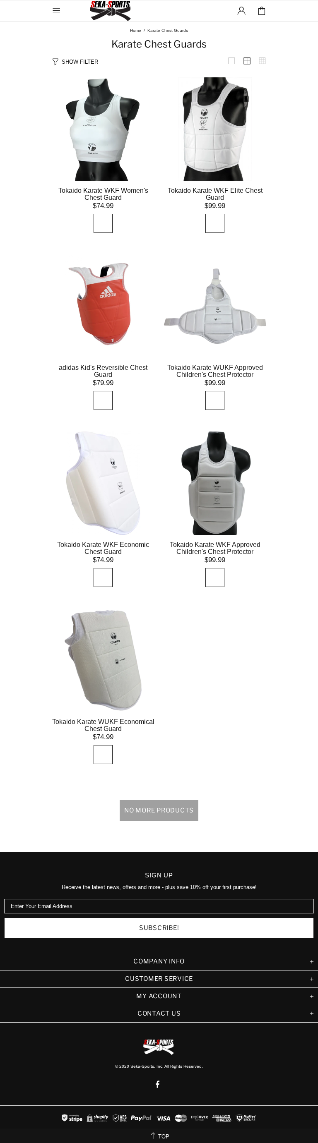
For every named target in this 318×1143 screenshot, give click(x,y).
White (103, 400)
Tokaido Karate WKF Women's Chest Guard (103, 194)
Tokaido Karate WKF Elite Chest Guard (215, 194)
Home (135, 30)
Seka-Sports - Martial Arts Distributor (111, 10)
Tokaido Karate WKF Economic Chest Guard (103, 548)
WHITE (103, 223)
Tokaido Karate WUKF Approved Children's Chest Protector (215, 371)
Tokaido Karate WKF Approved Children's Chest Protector (215, 548)
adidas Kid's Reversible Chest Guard (103, 371)
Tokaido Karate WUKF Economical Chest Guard (103, 725)
